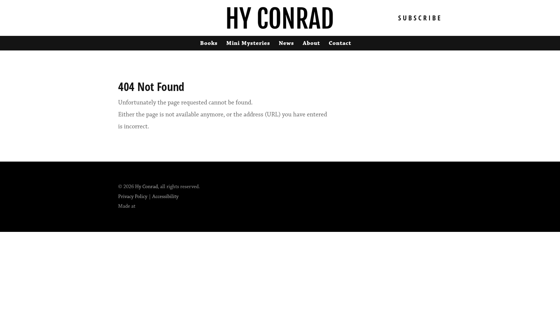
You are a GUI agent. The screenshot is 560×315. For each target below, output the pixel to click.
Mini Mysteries (248, 43)
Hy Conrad (146, 186)
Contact (340, 43)
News (286, 43)
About (311, 43)
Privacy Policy (132, 196)
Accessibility (165, 196)
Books (209, 43)
